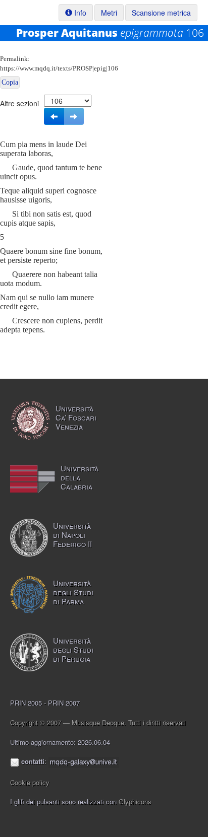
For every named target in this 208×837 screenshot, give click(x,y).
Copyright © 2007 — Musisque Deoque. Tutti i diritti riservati (98, 722)
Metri (109, 13)
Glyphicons (135, 801)
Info (79, 13)
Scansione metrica (161, 13)
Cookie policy (29, 782)
